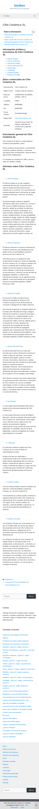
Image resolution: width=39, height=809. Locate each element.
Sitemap (5, 783)
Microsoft (6, 715)
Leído (22, 807)
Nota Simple (11, 68)
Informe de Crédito (13, 63)
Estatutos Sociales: (13, 519)
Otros (5, 758)
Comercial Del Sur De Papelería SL (17, 582)
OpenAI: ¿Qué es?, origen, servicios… (16, 661)
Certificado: (11, 443)
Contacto (6, 767)
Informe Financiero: (13, 243)
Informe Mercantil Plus (15, 66)
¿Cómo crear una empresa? (12, 712)
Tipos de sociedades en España (13, 703)
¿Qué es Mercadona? (10, 718)
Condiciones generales (10, 773)
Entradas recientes (9, 761)
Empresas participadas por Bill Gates (15, 635)
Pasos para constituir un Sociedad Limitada (17, 709)
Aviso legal (6, 770)
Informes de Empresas (10, 752)
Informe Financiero (13, 61)
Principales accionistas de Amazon (14, 730)
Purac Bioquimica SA (12, 585)
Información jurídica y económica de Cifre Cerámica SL (19, 36)
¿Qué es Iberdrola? (9, 737)
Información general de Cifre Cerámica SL (19, 42)
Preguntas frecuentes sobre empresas (16, 641)
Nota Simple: (11, 401)
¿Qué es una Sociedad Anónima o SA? (16, 700)
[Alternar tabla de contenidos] (32, 32)
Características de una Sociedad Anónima (17, 697)
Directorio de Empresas (11, 755)
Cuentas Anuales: (13, 482)
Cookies (5, 779)
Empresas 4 (9, 579)
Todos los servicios (9, 749)
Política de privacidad (10, 776)
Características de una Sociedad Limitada (17, 706)
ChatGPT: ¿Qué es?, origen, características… (18, 677)
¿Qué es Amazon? (9, 727)
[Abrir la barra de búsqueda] (34, 16)
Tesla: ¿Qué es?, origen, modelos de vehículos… (19, 669)
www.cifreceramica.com (23, 118)
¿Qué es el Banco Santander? (13, 734)
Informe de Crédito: (13, 293)
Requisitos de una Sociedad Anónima (15, 694)
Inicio (4, 746)
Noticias (5, 764)
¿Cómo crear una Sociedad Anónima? (15, 691)
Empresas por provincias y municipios (16, 644)
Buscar (31, 596)
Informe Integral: (13, 179)
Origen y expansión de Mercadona (14, 724)
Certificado (11, 70)
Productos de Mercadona (11, 721)
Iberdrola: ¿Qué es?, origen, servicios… (16, 647)
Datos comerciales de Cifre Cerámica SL (18, 39)
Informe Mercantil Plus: (15, 346)
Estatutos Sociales (13, 75)
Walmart (5, 638)
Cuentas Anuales (13, 72)
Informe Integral (12, 59)
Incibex (19, 5)
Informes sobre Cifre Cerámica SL (16, 44)
